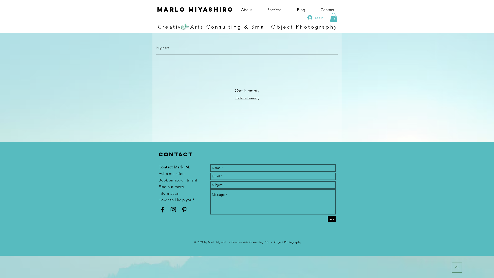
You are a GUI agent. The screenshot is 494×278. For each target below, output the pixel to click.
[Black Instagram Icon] (173, 209)
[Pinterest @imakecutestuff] (184, 209)
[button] (333, 17)
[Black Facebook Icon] (162, 209)
